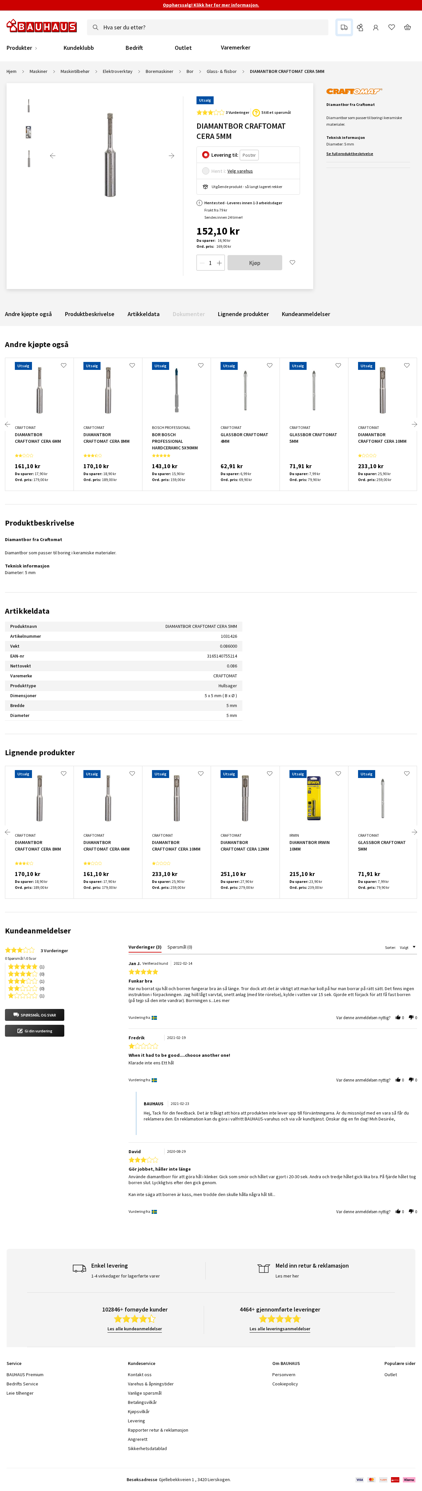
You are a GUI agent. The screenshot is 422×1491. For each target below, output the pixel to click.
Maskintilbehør (75, 71)
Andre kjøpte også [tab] (37, 344)
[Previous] (52, 155)
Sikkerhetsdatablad (147, 1448)
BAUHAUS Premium (25, 1375)
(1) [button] (42, 966)
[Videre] (171, 155)
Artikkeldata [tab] (27, 611)
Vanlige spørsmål (145, 1393)
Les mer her (287, 1276)
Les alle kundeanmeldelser (134, 1329)
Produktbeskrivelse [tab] (39, 523)
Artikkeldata (144, 314)
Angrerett (137, 1439)
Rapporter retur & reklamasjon (158, 1430)
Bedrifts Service (22, 1384)
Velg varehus (240, 171)
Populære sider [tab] (399, 1363)
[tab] (145, 948)
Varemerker (235, 47)
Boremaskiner (159, 71)
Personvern (283, 1375)
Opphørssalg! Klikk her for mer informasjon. (211, 5)
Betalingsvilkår (142, 1402)
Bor (190, 71)
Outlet (183, 48)
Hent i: (218, 171)
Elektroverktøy (118, 71)
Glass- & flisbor (222, 71)
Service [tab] (14, 1363)
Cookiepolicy (285, 1384)
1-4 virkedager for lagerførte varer (125, 1276)
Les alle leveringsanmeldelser (280, 1329)
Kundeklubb (79, 48)
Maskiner (38, 71)
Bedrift (134, 48)
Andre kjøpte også (28, 314)
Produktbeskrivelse (89, 314)
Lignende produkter (243, 314)
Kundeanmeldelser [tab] (38, 930)
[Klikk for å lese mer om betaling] (384, 1479)
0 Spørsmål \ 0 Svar (20, 958)
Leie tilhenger (20, 1393)
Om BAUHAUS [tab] (286, 1363)
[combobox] (207, 27)
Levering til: (224, 154)
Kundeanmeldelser (306, 314)
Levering (136, 1421)
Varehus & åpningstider (151, 1384)
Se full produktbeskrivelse (349, 153)
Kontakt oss (140, 1375)
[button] (34, 1015)
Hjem (11, 71)
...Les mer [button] (220, 1000)
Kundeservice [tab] (141, 1363)
